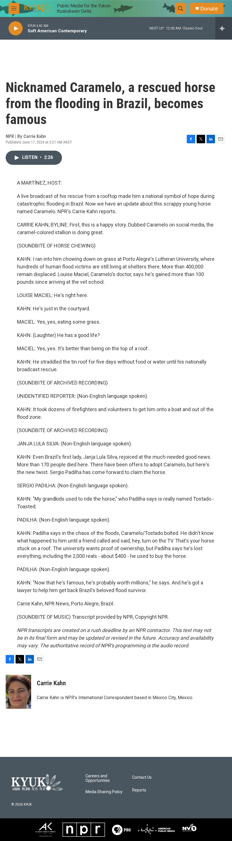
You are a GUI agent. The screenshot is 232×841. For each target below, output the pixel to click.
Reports (139, 790)
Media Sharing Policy (104, 792)
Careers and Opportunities (97, 778)
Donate (209, 9)
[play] (15, 28)
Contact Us (142, 777)
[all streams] (223, 28)
